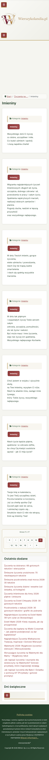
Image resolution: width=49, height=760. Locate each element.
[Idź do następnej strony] (30, 545)
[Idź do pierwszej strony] (10, 540)
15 (25, 545)
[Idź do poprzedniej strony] (16, 540)
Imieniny (24, 118)
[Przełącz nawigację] (4, 4)
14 (21, 545)
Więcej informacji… (29, 737)
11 (40, 540)
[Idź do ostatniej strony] (37, 545)
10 (36, 540)
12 (12, 545)
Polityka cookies (24, 714)
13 (16, 545)
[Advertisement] (24, 66)
